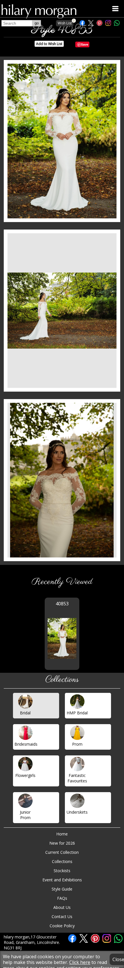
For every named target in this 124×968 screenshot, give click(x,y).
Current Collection (62, 852)
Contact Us (62, 916)
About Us (62, 907)
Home (62, 834)
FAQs (62, 898)
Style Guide (62, 889)
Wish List (66, 23)
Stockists (62, 870)
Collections (62, 861)
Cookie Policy (62, 925)
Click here (79, 962)
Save (84, 44)
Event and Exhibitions (62, 880)
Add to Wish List (49, 43)
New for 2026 (62, 843)
